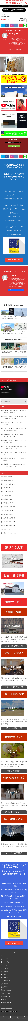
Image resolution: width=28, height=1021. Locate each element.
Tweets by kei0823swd (6, 1008)
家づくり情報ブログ (14, 3)
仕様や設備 (7, 495)
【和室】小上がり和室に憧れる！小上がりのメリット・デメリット (15, 465)
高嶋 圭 (21, 20)
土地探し (6, 499)
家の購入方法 (7, 503)
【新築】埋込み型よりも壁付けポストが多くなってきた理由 (15, 435)
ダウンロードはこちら (14, 259)
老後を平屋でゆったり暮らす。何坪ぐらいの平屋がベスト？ (15, 441)
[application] (14, 390)
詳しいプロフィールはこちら (16, 49)
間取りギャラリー (8, 533)
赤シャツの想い (8, 521)
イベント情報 (7, 484)
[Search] (25, 402)
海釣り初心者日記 (8, 518)
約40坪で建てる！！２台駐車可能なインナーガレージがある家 (15, 417)
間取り (5, 529)
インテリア (7, 488)
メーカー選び (7, 491)
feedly (14, 146)
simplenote (7, 476)
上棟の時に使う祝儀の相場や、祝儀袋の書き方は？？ (15, 459)
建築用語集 (7, 510)
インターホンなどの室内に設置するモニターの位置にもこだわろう (15, 447)
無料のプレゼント (24, 6)
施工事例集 (7, 514)
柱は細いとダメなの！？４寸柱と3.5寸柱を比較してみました (15, 411)
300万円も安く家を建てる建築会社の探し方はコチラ (14, 10)
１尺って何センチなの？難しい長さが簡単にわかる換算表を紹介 (15, 429)
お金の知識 (7, 480)
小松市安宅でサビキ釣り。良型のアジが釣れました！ (15, 423)
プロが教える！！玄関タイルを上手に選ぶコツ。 (15, 453)
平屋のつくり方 (8, 506)
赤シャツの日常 (8, 525)
